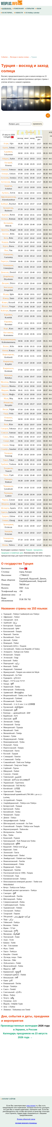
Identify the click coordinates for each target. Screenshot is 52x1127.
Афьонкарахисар (8, 197)
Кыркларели (8, 354)
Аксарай (8, 163)
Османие (8, 418)
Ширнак (5, 504)
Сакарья (4, 429)
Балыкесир (8, 208)
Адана (5, 148)
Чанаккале (8, 486)
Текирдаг (8, 453)
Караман (8, 322)
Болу (6, 238)
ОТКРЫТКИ (30, 8)
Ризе (6, 424)
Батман (4, 219)
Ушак (5, 475)
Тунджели (8, 468)
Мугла (5, 394)
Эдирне (5, 516)
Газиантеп (8, 254)
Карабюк (8, 315)
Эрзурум (8, 531)
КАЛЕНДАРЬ (7, 8)
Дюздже (5, 283)
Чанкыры (8, 493)
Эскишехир (8, 538)
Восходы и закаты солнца (19, 57)
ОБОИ (38, 8)
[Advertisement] (26, 36)
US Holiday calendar (32, 13)
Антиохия (5, 182)
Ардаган (8, 186)
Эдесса (4, 512)
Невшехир (8, 402)
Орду (6, 413)
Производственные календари (19, 1025)
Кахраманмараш (8, 339)
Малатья (4, 382)
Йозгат (5, 306)
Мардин (4, 390)
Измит (4, 302)
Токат (5, 460)
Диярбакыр (8, 276)
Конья (5, 350)
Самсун (4, 433)
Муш (6, 398)
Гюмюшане (8, 265)
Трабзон (4, 464)
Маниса (4, 386)
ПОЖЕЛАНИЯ (19, 8)
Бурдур (5, 242)
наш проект (31, 1106)
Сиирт (6, 441)
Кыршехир (8, 361)
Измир (6, 298)
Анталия (4, 178)
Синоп (6, 445)
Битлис (5, 234)
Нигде (5, 409)
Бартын (5, 215)
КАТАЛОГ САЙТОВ (9, 1099)
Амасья (4, 169)
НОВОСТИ (19, 13)
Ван (6, 250)
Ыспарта (5, 508)
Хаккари (8, 479)
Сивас (5, 437)
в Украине (19, 1029)
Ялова (5, 545)
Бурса (5, 246)
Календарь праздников (17, 1033)
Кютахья (8, 375)
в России (31, 1029)
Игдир (6, 294)
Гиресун (4, 261)
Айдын (5, 159)
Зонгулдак (8, 287)
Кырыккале (8, 368)
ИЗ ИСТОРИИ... (7, 13)
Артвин (5, 193)
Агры (6, 143)
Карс (6, 329)
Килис (6, 346)
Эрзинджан (8, 524)
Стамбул (4, 449)
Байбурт (4, 204)
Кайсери (4, 311)
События (4, 57)
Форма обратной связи (26, 1119)
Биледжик (8, 223)
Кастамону (8, 333)
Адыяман (8, 152)
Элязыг (5, 520)
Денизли (5, 272)
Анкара (4, 174)
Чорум (5, 500)
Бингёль (5, 230)
